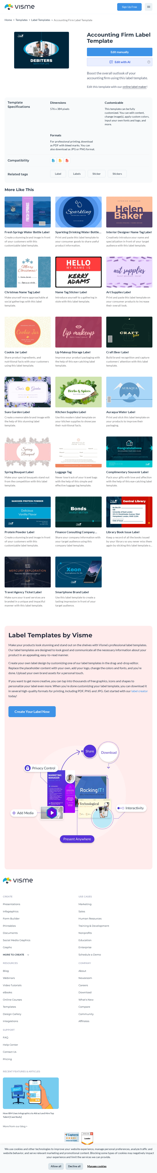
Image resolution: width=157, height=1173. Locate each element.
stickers (117, 173)
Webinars (9, 977)
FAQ (5, 1037)
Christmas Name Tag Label (22, 292)
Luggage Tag (63, 472)
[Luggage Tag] (78, 452)
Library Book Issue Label (122, 532)
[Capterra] (73, 1133)
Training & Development (93, 925)
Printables (9, 925)
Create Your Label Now (32, 711)
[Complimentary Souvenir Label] (129, 452)
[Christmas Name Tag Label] (28, 272)
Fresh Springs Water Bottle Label (27, 232)
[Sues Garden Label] (28, 392)
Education (85, 940)
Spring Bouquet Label (19, 472)
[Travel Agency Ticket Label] (28, 572)
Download (85, 992)
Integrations (10, 1021)
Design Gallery (12, 1014)
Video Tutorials (12, 985)
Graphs (7, 947)
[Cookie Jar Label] (28, 332)
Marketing (85, 904)
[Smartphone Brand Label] (78, 572)
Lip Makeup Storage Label (72, 352)
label (58, 173)
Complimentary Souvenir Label (127, 472)
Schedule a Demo (89, 954)
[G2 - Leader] (87, 1133)
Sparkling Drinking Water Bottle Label (77, 232)
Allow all (56, 1166)
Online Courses (12, 999)
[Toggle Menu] (148, 7)
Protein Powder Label (19, 532)
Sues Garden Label (17, 412)
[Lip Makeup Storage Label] (78, 332)
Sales (81, 911)
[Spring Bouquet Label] (28, 452)
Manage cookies (96, 1166)
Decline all (74, 1166)
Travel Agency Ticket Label (23, 592)
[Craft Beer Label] (129, 332)
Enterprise (85, 947)
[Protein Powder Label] (28, 512)
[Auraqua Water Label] (129, 392)
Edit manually (120, 52)
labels (77, 173)
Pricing (7, 1059)
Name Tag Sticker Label (71, 292)
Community (86, 1014)
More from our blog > (15, 1126)
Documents (10, 932)
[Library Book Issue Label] (129, 512)
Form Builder (11, 918)
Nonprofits (85, 932)
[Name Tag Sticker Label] (78, 272)
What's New (85, 999)
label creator (139, 691)
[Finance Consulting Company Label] (78, 512)
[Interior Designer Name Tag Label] (129, 212)
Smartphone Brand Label (72, 592)
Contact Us (9, 1051)
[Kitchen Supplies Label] (78, 392)
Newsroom (85, 977)
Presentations (11, 904)
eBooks (7, 992)
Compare (84, 1006)
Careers (83, 985)
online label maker (134, 86)
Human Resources (89, 918)
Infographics (10, 911)
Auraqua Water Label (120, 412)
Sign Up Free (129, 6)
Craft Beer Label (117, 352)
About (82, 970)
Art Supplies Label (118, 292)
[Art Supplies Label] (129, 272)
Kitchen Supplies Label (70, 412)
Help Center (10, 1044)
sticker (96, 173)
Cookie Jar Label (16, 352)
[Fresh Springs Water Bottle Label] (28, 212)
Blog (6, 970)
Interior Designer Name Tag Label (129, 232)
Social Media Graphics (16, 940)
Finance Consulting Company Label (75, 532)
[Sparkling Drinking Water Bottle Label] (78, 212)
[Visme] (19, 7)
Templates (9, 1006)
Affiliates (83, 1021)
